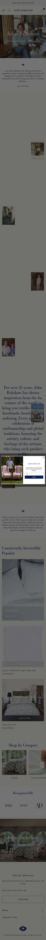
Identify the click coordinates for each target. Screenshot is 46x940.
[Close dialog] (43, 457)
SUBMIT (34, 477)
